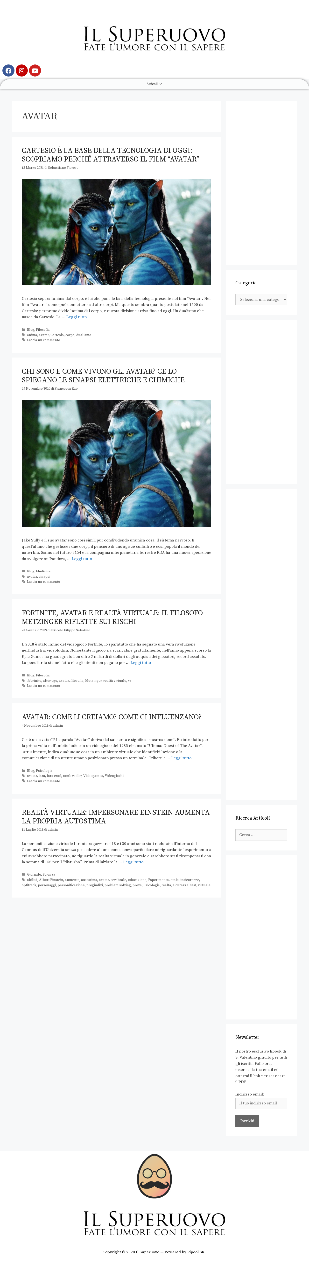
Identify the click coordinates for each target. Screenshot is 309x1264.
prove (137, 885)
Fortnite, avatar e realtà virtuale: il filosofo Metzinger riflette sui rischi (112, 617)
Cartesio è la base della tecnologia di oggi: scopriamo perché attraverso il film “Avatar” (110, 155)
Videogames (93, 776)
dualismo (83, 335)
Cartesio (57, 335)
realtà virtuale (114, 681)
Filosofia (43, 330)
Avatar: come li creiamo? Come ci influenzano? (112, 717)
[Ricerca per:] (261, 834)
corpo (70, 335)
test (193, 885)
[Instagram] (22, 70)
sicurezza (181, 885)
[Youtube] (35, 70)
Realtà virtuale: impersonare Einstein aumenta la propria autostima (116, 817)
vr (129, 681)
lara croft (54, 776)
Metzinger (93, 681)
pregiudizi (94, 885)
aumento (72, 880)
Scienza (49, 874)
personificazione (71, 885)
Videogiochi (114, 776)
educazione (137, 880)
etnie (174, 880)
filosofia (77, 681)
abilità (32, 880)
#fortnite (34, 681)
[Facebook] (8, 70)
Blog (30, 330)
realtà (166, 885)
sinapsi (44, 577)
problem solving (118, 885)
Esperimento (158, 880)
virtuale (204, 885)
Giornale (34, 874)
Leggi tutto (76, 317)
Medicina (43, 571)
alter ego (50, 681)
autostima (89, 880)
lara (42, 776)
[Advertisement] (261, 183)
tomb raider (72, 776)
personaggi (47, 885)
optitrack (29, 885)
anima (32, 335)
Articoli (152, 84)
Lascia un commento (43, 340)
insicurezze (189, 880)
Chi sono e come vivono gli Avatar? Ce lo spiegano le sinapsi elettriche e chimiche (103, 376)
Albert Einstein (51, 880)
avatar (44, 335)
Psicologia (44, 771)
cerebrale (118, 880)
